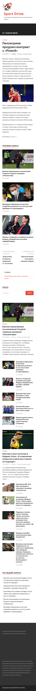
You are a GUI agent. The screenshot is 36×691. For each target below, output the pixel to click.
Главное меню (11, 33)
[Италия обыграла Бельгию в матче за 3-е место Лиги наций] (8, 413)
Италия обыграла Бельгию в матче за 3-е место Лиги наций (24, 408)
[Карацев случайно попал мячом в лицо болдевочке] (8, 540)
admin (14, 54)
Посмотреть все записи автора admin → (16, 277)
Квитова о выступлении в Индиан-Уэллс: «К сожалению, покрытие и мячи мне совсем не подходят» (17, 580)
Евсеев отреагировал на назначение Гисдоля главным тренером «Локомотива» (16, 173)
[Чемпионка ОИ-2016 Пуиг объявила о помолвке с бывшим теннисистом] (8, 491)
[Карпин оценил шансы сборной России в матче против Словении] (8, 424)
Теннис (4, 451)
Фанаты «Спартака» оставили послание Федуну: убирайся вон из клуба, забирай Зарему (17, 239)
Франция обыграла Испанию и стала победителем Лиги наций (23, 396)
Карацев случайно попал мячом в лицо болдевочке (23, 535)
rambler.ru (13, 137)
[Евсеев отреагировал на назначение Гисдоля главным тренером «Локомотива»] (18, 169)
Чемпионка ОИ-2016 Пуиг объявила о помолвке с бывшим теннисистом (23, 487)
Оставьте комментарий (24, 54)
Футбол (4, 40)
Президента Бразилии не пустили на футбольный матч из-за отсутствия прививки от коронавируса (17, 206)
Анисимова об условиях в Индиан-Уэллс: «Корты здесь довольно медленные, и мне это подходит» (24, 501)
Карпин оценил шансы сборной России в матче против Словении (24, 420)
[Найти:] (18, 293)
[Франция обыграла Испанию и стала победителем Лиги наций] (8, 400)
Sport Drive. (14, 13)
